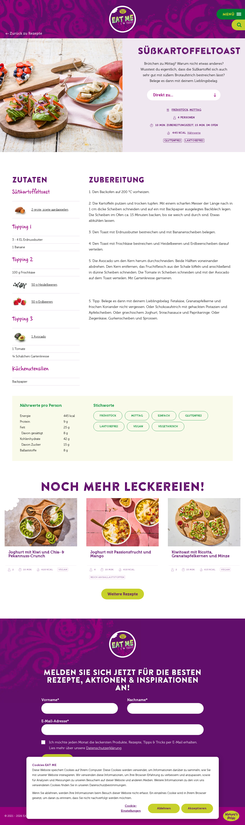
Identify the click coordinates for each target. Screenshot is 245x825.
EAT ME (122, 19)
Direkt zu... (163, 95)
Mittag (195, 109)
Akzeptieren (197, 808)
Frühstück (180, 109)
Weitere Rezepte (122, 594)
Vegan (138, 426)
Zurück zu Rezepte (26, 33)
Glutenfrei (193, 415)
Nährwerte (194, 132)
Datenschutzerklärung (103, 748)
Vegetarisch (168, 426)
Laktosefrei (109, 426)
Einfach (164, 415)
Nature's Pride (231, 816)
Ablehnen (164, 808)
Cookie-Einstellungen (131, 808)
